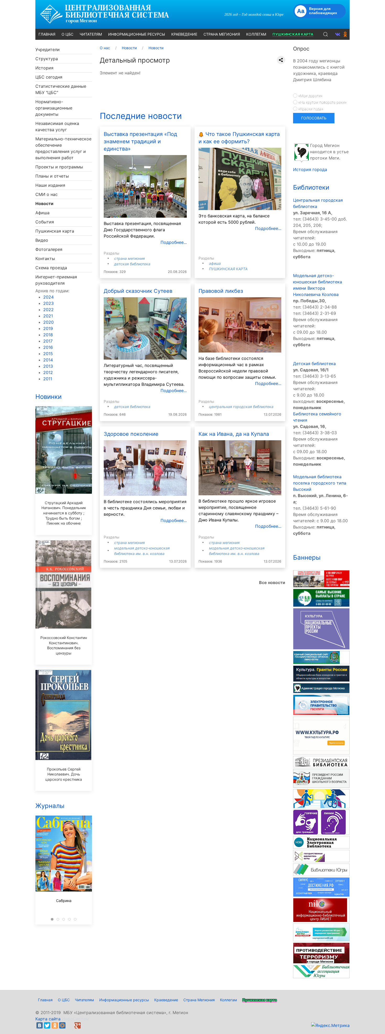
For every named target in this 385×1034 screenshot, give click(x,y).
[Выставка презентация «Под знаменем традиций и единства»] (145, 186)
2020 (48, 322)
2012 (48, 372)
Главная (45, 1000)
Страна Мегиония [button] (222, 34)
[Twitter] (47, 1025)
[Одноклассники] (55, 1025)
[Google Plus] (77, 1025)
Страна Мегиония (129, 258)
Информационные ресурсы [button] (136, 34)
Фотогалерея (48, 249)
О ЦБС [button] (67, 34)
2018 (48, 334)
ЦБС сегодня (48, 77)
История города (310, 169)
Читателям (84, 1000)
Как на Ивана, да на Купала (234, 434)
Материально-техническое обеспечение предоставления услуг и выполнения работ (63, 148)
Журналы (49, 806)
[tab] (52, 919)
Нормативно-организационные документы (53, 108)
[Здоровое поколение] (145, 467)
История (44, 67)
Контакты (45, 258)
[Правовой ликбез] (240, 324)
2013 (48, 366)
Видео (41, 240)
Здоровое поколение (131, 434)
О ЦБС (64, 1000)
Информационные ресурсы (124, 1000)
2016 (48, 347)
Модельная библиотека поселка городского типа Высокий (319, 483)
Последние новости (141, 116)
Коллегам (228, 1000)
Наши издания (50, 185)
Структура (46, 58)
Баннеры (307, 557)
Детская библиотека (132, 264)
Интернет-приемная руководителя (56, 280)
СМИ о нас (46, 194)
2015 (48, 353)
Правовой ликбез (221, 291)
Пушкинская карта (54, 231)
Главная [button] (46, 34)
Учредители (47, 49)
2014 (48, 359)
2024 (48, 297)
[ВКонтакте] (39, 1025)
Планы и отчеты (52, 176)
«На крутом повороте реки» (321, 102)
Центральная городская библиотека (241, 406)
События (44, 221)
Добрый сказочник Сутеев (138, 291)
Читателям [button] (91, 34)
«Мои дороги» (309, 96)
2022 (48, 309)
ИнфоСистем (75, 1018)
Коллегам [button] (256, 34)
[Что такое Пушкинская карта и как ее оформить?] (240, 178)
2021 (48, 315)
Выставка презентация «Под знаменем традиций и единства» (140, 141)
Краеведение (166, 1000)
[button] (325, 34)
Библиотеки (311, 187)
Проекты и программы (59, 166)
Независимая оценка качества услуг (57, 126)
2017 (48, 341)
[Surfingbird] (85, 1025)
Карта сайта (47, 1018)
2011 (47, 378)
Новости (44, 203)
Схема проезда (51, 267)
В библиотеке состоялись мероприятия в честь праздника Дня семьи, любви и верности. (145, 508)
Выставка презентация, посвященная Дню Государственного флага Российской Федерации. (142, 230)
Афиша (42, 212)
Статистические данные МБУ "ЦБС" (60, 89)
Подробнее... (174, 242)
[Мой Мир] (62, 1025)
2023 (48, 303)
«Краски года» (310, 109)
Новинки (48, 396)
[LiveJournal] (70, 1025)
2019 (48, 328)
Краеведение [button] (184, 34)
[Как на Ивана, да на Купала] (240, 467)
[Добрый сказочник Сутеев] (145, 328)
